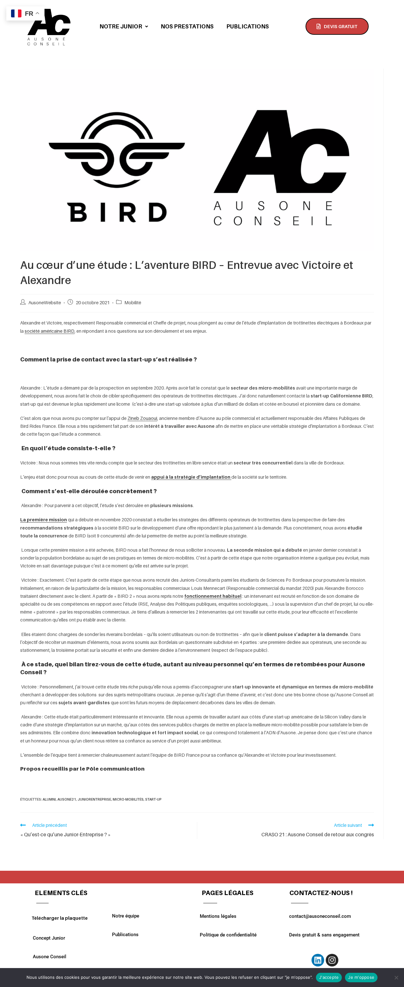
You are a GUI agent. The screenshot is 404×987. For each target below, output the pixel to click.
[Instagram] (332, 960)
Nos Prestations (187, 26)
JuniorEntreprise (94, 799)
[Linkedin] (318, 960)
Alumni (49, 799)
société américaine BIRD (49, 331)
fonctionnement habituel (212, 596)
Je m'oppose (361, 977)
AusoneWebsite (44, 302)
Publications (247, 26)
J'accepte (329, 977)
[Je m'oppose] (396, 977)
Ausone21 (66, 799)
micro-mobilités (128, 799)
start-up (153, 799)
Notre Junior (120, 26)
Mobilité (132, 302)
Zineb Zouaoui (142, 418)
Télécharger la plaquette (60, 918)
